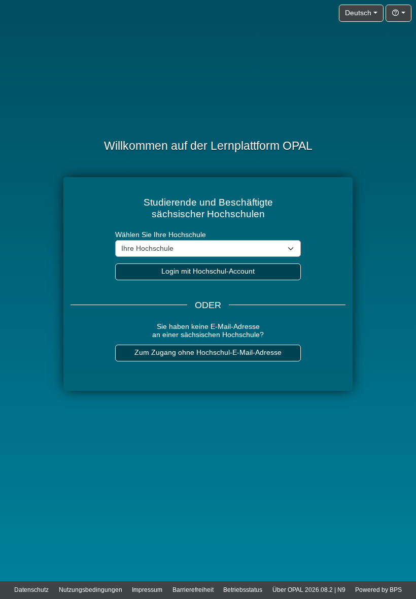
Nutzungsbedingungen (90, 589)
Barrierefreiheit (193, 589)
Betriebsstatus (242, 589)
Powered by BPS (378, 589)
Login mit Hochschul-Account (208, 271)
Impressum (147, 589)
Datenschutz (31, 589)
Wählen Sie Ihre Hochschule (160, 235)
